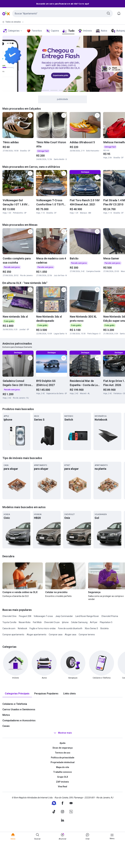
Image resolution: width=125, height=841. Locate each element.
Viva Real (62, 786)
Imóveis (87, 30)
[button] (62, 13)
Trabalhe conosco (62, 772)
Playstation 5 (106, 622)
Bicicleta (104, 628)
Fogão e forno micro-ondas (43, 628)
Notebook (22, 628)
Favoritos (37, 30)
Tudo (71, 30)
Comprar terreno (87, 634)
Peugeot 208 (25, 616)
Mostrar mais (65, 733)
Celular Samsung (79, 622)
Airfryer (93, 622)
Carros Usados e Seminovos (18, 709)
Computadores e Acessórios (19, 720)
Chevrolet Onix (9, 616)
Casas (6, 726)
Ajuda (62, 743)
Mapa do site (62, 767)
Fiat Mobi (37, 622)
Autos (104, 30)
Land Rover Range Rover (87, 616)
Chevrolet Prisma (109, 616)
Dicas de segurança (63, 748)
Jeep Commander (64, 616)
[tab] (17, 693)
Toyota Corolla (9, 622)
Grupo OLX (62, 777)
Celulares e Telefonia (14, 703)
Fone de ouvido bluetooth (70, 628)
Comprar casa (55, 634)
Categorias (14, 30)
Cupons (55, 30)
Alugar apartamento (36, 634)
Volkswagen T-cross (43, 616)
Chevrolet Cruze (52, 622)
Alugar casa (70, 634)
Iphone (65, 622)
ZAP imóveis (62, 782)
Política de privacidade (62, 757)
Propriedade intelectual (63, 762)
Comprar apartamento (13, 634)
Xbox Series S (91, 628)
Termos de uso (62, 752)
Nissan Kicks (24, 622)
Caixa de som (8, 628)
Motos (6, 715)
